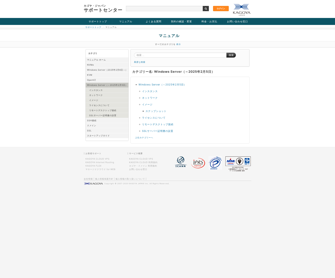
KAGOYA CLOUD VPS (97, 158)
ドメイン (91, 125)
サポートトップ (98, 21)
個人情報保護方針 (104, 179)
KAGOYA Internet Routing (99, 162)
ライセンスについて (99, 105)
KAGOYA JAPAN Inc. (139, 183)
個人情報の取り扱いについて (130, 179)
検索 (231, 55)
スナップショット (156, 111)
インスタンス (96, 90)
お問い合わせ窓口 (237, 21)
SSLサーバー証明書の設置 (102, 115)
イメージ (93, 100)
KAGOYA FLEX (93, 165)
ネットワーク (96, 95)
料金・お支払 (209, 21)
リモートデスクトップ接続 (102, 110)
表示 (178, 44)
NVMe (90, 64)
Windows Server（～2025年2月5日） (107, 85)
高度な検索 (139, 62)
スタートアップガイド (98, 135)
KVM (89, 75)
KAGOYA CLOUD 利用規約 (143, 162)
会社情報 (88, 179)
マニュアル (125, 21)
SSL (89, 130)
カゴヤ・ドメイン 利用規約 (143, 165)
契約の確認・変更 (181, 21)
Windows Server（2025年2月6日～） (107, 70)
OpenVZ (91, 80)
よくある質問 (153, 21)
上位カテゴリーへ (144, 137)
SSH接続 (91, 120)
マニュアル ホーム (96, 59)
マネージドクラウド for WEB (100, 169)
